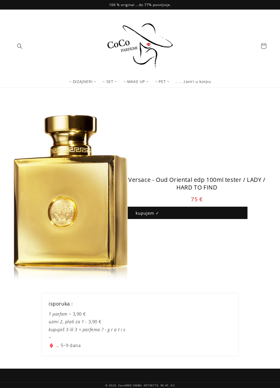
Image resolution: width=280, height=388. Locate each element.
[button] (20, 46)
